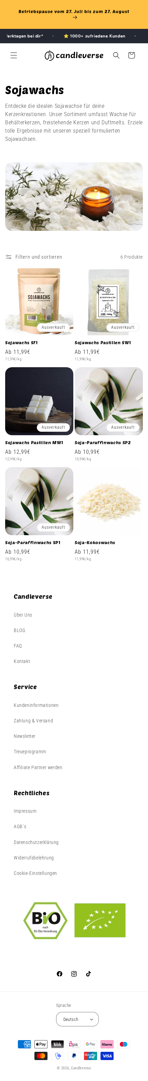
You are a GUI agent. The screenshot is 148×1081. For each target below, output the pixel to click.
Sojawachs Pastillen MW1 (34, 442)
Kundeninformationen (36, 705)
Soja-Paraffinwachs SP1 (33, 542)
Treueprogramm (30, 751)
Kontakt (22, 661)
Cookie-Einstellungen (35, 873)
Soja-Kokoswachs (95, 542)
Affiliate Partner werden (38, 767)
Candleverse (81, 1068)
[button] (13, 55)
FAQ (18, 646)
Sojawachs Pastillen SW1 (103, 342)
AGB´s (20, 826)
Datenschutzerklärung (36, 842)
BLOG (19, 630)
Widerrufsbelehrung (34, 857)
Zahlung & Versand (33, 720)
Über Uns (23, 615)
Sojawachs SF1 (21, 342)
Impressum (25, 811)
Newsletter (24, 736)
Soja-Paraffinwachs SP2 (103, 442)
